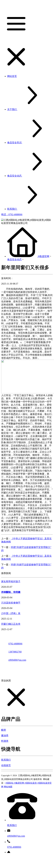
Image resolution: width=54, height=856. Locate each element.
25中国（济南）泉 (10, 613)
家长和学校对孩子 (10, 581)
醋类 (3, 730)
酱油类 (4, 735)
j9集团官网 (43, 256)
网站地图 (8, 787)
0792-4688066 (15, 643)
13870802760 (15, 651)
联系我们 (6, 760)
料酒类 (4, 741)
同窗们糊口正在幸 (10, 624)
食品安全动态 (14, 259)
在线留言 (6, 765)
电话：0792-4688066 (11, 214)
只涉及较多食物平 (10, 602)
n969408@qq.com (17, 660)
